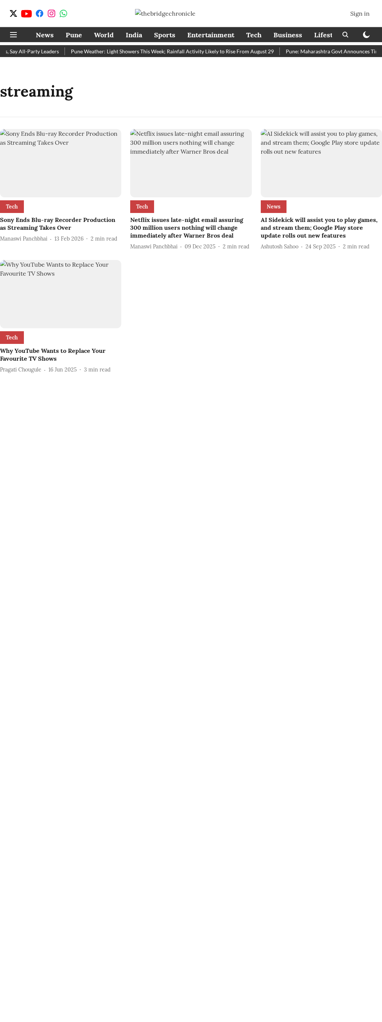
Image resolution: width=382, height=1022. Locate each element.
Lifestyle (328, 35)
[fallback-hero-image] (60, 163)
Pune (74, 35)
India (134, 35)
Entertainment (210, 35)
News (45, 35)
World (104, 35)
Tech (254, 35)
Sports (164, 35)
